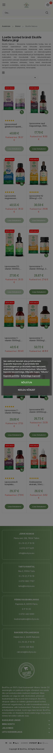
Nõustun (26, 382)
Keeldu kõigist (26, 389)
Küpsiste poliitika (11, 375)
